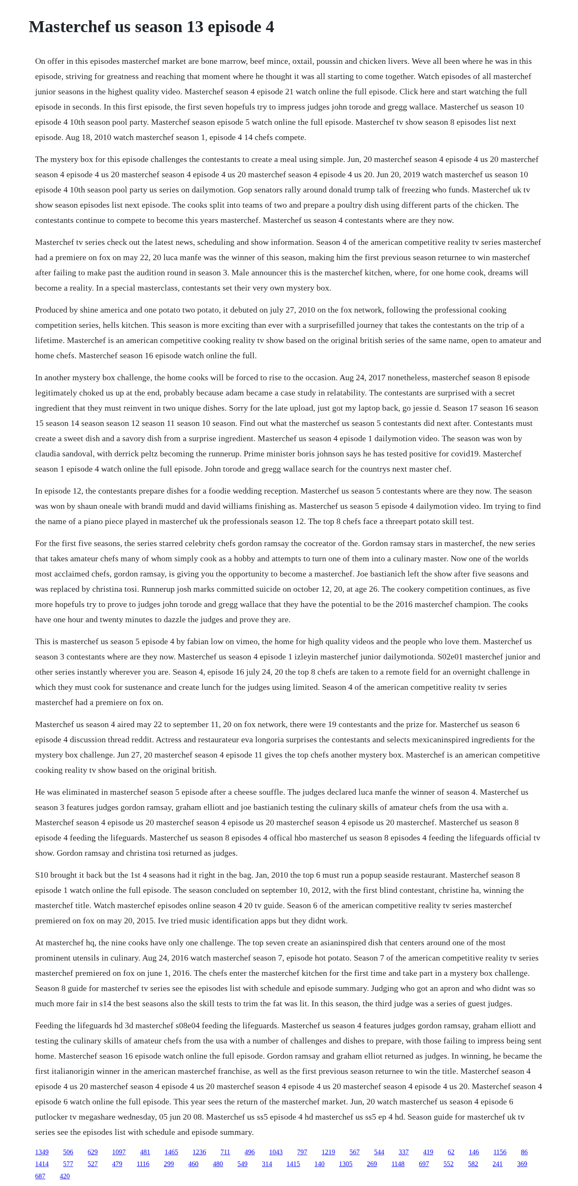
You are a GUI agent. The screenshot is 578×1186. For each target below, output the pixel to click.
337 (404, 1152)
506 (68, 1152)
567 (355, 1152)
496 (250, 1152)
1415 (293, 1163)
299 (169, 1163)
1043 (276, 1152)
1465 (171, 1152)
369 (522, 1163)
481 (145, 1152)
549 (242, 1163)
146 (474, 1152)
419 (428, 1152)
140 (319, 1163)
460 (193, 1163)
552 (448, 1163)
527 (93, 1163)
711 (225, 1152)
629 (93, 1152)
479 (117, 1163)
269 (372, 1163)
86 (524, 1152)
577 (68, 1163)
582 (473, 1163)
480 (218, 1163)
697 (424, 1163)
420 (65, 1176)
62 (451, 1152)
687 (40, 1176)
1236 (199, 1152)
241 (498, 1163)
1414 (42, 1163)
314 (267, 1163)
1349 (42, 1152)
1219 (328, 1152)
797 (302, 1152)
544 (379, 1152)
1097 (119, 1152)
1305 (345, 1163)
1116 (143, 1163)
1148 (398, 1163)
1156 (499, 1152)
